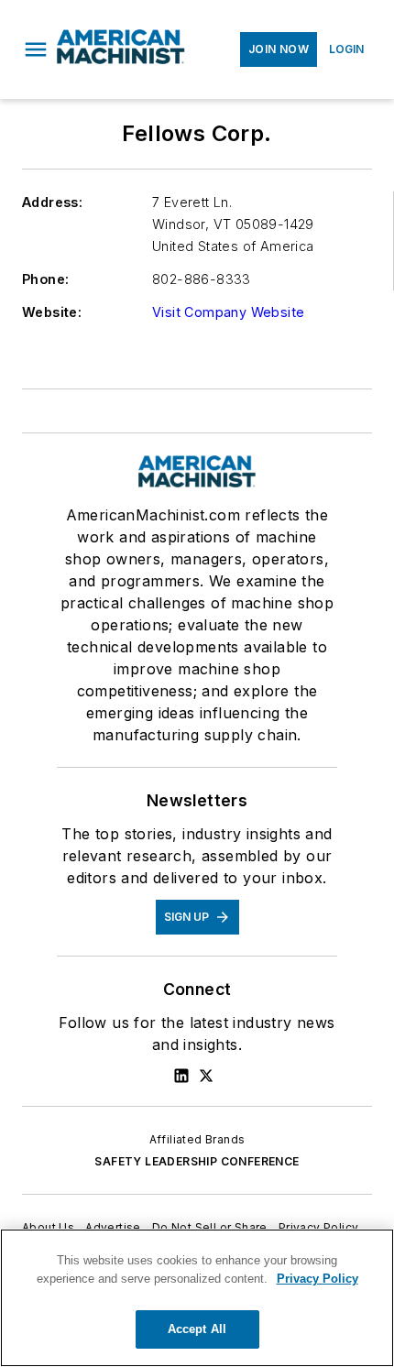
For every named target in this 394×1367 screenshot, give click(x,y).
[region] (197, 1298)
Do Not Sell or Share (210, 1227)
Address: (52, 202)
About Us (48, 1227)
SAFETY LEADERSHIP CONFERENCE (196, 1161)
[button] (35, 49)
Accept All (197, 1329)
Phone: (45, 279)
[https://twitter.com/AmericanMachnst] (206, 1075)
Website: (52, 312)
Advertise (113, 1227)
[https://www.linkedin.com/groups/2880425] (181, 1075)
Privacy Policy (319, 1227)
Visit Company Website (228, 312)
